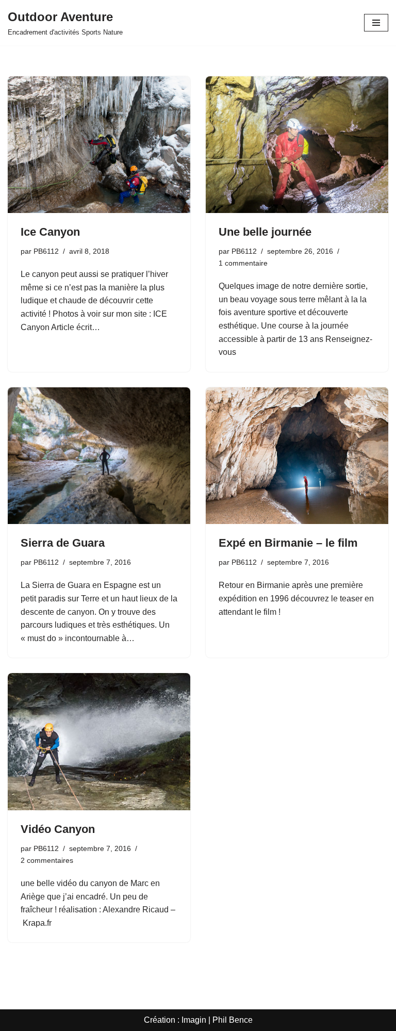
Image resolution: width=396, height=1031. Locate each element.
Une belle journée (265, 231)
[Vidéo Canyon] (99, 741)
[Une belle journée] (297, 145)
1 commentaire (243, 263)
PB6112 (46, 251)
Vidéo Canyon (58, 829)
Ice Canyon (50, 231)
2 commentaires (47, 860)
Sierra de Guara (63, 542)
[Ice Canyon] (99, 145)
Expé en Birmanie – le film (288, 542)
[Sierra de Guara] (99, 456)
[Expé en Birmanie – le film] (297, 456)
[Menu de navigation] (376, 22)
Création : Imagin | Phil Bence (198, 1020)
